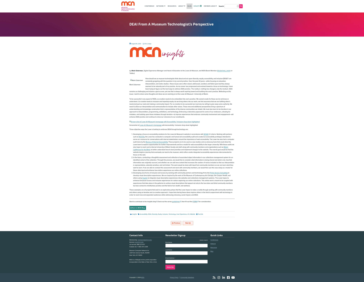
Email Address (170, 258)
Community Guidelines (187, 277)
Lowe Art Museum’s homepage (151, 125)
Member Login (209, 6)
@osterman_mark (223, 71)
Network (213, 244)
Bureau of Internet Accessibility (157, 142)
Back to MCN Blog (139, 208)
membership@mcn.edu (145, 240)
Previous (177, 223)
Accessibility (143, 214)
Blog (211, 251)
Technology (172, 214)
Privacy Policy (174, 277)
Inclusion (165, 214)
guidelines (176, 202)
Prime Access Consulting (219, 173)
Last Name (168, 250)
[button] (238, 6)
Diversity (154, 214)
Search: (221, 6)
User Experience (182, 214)
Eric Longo (148, 44)
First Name (168, 242)
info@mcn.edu (139, 242)
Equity (160, 214)
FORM (195, 202)
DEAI (149, 214)
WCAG (206, 134)
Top (360, 278)
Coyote (144, 178)
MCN (142, 277)
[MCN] (128, 6)
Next (189, 223)
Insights (134, 214)
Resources (213, 247)
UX (188, 214)
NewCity (142, 137)
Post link (200, 214)
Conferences (214, 240)
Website (192, 214)
